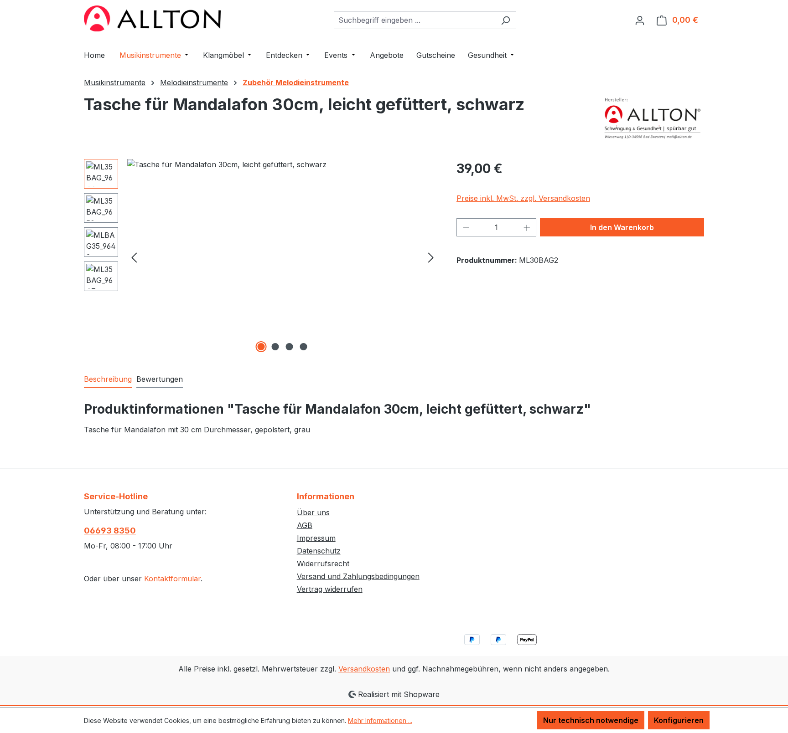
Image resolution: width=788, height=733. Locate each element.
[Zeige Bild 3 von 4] (289, 346)
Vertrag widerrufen (330, 589)
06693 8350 (110, 530)
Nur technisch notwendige (590, 720)
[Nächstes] (431, 257)
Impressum (316, 538)
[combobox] (414, 20)
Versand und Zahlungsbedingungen (358, 576)
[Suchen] (505, 20)
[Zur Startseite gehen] (152, 18)
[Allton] (653, 118)
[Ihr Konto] (640, 20)
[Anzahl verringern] (466, 227)
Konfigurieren (679, 720)
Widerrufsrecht (323, 563)
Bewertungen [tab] (159, 379)
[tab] (108, 379)
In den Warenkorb (622, 227)
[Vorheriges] (134, 257)
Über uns (313, 512)
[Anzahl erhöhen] (527, 227)
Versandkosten (364, 668)
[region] (261, 257)
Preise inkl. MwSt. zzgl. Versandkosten (523, 198)
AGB (304, 525)
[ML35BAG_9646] (282, 257)
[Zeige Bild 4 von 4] (303, 346)
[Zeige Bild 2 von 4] (275, 346)
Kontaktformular (172, 578)
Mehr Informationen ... (380, 720)
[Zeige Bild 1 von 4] (261, 346)
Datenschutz (319, 550)
